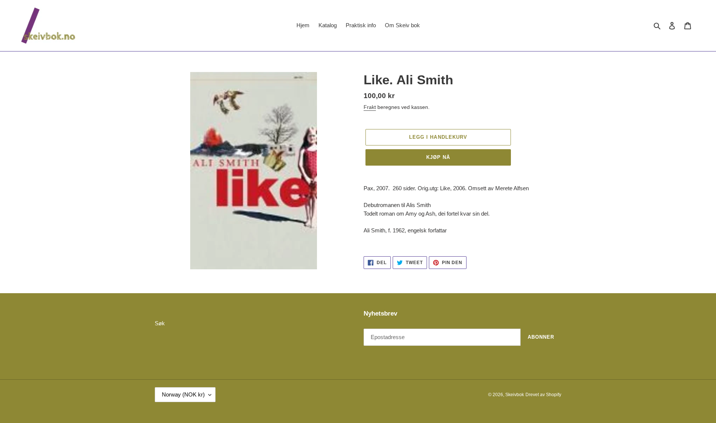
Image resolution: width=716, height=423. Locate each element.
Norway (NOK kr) (183, 394)
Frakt (370, 107)
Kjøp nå (438, 157)
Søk (160, 323)
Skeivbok (514, 394)
